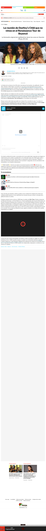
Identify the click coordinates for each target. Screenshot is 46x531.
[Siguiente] (44, 21)
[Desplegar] (23, 524)
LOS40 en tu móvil (19, 500)
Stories (30, 485)
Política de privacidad (20, 499)
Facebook (19, 68)
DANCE (25, 7)
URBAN (36, 7)
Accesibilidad (12, 499)
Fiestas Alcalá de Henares (16, 21)
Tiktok (18, 485)
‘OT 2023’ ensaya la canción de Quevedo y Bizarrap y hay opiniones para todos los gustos (15, 475)
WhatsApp (24, 68)
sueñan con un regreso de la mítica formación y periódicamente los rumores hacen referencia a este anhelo (22, 94)
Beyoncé (9, 246)
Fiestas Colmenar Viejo (28, 21)
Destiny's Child (4, 246)
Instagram (16, 485)
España (2, 14)
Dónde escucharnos (26, 500)
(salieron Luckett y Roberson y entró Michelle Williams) (21, 240)
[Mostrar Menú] (1, 10)
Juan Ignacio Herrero (11, 71)
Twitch (28, 485)
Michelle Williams (21, 246)
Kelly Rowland (14, 246)
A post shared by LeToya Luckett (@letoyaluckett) (20, 152)
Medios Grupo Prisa (23, 507)
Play (23, 528)
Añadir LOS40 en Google (8, 79)
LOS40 (3, 7)
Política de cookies (28, 499)
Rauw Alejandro (37, 21)
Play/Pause (23, 224)
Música (5, 24)
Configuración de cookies (36, 499)
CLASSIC (14, 7)
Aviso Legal (7, 499)
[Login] (44, 10)
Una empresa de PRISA (23, 504)
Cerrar (44, 17)
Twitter (22, 68)
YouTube (21, 485)
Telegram (27, 68)
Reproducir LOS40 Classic (43, 108)
